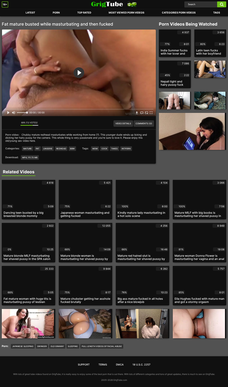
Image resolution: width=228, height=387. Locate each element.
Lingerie (47, 148)
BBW (72, 148)
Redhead (61, 148)
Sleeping (73, 346)
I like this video (7, 123)
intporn (126, 148)
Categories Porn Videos (179, 12)
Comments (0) (144, 123)
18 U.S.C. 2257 (141, 364)
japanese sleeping (22, 346)
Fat (37, 148)
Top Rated (84, 12)
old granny (57, 346)
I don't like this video (15, 123)
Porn (8, 12)
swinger (42, 346)
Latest (30, 12)
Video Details (123, 123)
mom (95, 148)
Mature (27, 148)
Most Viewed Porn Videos (126, 12)
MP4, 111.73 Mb (29, 157)
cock (104, 148)
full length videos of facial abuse (102, 346)
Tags (216, 12)
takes (114, 148)
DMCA (120, 364)
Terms (103, 364)
